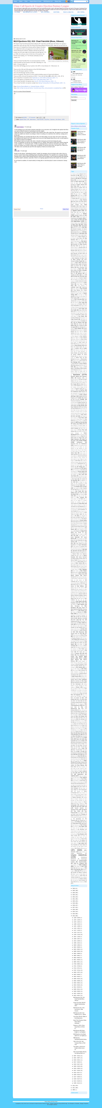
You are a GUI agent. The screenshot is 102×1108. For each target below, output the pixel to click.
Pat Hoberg (74, 639)
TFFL (80, 806)
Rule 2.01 (83, 717)
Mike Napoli (82, 607)
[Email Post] (37, 117)
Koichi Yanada (80, 529)
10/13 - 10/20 (77, 940)
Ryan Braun (73, 766)
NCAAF (83, 616)
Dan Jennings (80, 327)
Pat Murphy (82, 639)
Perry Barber (77, 647)
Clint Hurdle (73, 310)
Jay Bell (83, 460)
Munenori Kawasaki (81, 615)
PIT (86, 633)
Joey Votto (74, 489)
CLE (74, 276)
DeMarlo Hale (78, 348)
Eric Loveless (73, 387)
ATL (81, 178)
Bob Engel (80, 239)
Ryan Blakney (80, 765)
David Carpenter (75, 340)
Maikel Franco (84, 552)
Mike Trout (75, 610)
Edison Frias (82, 371)
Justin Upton (79, 514)
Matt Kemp (73, 584)
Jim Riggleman (82, 480)
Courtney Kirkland (75, 317)
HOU (83, 422)
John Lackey (80, 494)
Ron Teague (84, 682)
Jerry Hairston (73, 474)
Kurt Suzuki (78, 532)
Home (41, 208)
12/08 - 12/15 (77, 924)
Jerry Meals (73, 476)
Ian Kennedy (81, 434)
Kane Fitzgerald (82, 515)
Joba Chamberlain (79, 483)
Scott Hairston (73, 782)
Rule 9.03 (72, 759)
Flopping (73, 397)
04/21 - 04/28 (77, 993)
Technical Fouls (74, 809)
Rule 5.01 (72, 731)
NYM (85, 618)
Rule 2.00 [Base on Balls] (80, 696)
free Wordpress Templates (74, 1103)
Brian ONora (78, 262)
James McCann (74, 454)
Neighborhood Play (75, 621)
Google (51, 1103)
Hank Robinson (74, 425)
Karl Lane (73, 517)
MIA (84, 549)
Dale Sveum (79, 323)
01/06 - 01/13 (77, 1083)
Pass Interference (83, 636)
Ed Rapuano (75, 369)
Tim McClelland (77, 818)
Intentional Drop (74, 443)
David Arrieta (84, 339)
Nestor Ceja (73, 622)
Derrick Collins (83, 353)
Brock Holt (78, 265)
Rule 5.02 (78, 731)
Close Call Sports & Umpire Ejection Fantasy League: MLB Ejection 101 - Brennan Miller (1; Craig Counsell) (77, 82)
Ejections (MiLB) (75, 376)
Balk (86, 219)
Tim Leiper (85, 817)
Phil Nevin (79, 651)
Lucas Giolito (74, 547)
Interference (84, 443)
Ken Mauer (84, 518)
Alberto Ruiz (82, 187)
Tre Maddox (82, 840)
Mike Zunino (73, 612)
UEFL (63, 119)
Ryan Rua (77, 769)
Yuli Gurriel (75, 880)
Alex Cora (73, 190)
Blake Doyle (74, 236)
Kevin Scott (84, 526)
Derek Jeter (73, 351)
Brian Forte (84, 258)
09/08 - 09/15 (77, 951)
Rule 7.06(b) (77, 748)
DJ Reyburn (79, 322)
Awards (80, 218)
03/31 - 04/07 (77, 1057)
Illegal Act (83, 436)
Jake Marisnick (79, 448)
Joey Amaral (76, 488)
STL (72, 774)
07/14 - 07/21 (77, 968)
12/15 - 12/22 (77, 922)
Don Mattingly (74, 362)
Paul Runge (79, 644)
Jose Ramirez (78, 508)
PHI (81, 633)
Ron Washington (77, 684)
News (80, 622)
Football (79, 397)
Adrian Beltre (78, 183)
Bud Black (75, 272)
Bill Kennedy (73, 232)
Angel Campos (75, 204)
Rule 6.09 (77, 743)
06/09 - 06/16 (77, 978)
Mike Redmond (74, 609)
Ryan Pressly (80, 768)
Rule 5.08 (85, 734)
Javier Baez (77, 460)
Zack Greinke (80, 881)
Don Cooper (82, 360)
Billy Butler (73, 235)
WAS (82, 866)
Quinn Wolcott (75, 659)
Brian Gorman (76, 259)
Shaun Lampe (73, 794)
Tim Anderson (76, 815)
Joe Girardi (79, 485)
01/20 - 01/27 (77, 1078)
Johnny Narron (74, 498)
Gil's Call (75, 416)
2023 (74, 894)
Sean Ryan (83, 788)
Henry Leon (83, 428)
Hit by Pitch (81, 430)
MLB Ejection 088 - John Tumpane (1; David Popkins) (81, 141)
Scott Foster (82, 780)
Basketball (84, 226)
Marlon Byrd (75, 572)
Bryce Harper (74, 270)
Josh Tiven (81, 511)
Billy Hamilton (84, 235)
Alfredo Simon (80, 195)
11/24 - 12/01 (77, 928)
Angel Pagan (82, 206)
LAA (86, 534)
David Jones (82, 342)
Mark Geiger (76, 564)
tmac (85, 881)
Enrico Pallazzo (82, 382)
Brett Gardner (74, 255)
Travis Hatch (77, 838)
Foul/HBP (82, 399)
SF (83, 772)
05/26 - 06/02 (77, 982)
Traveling (72, 837)
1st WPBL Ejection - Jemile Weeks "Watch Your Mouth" (75, 60)
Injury (74, 440)
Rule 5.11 (73, 737)
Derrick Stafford (77, 354)
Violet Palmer (76, 866)
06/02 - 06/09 (77, 980)
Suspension (82, 805)
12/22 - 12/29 (77, 919)
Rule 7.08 (84, 748)
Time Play (84, 821)
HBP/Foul (78, 422)
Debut (85, 348)
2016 (74, 909)
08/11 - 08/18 (77, 959)
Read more (78, 48)
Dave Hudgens (84, 334)
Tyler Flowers (77, 848)
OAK (74, 632)
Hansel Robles (82, 425)
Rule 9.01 (76, 757)
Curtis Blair (82, 320)
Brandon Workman (83, 250)
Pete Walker (81, 648)
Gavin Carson (83, 408)
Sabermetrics (80, 774)
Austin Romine (82, 216)
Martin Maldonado (83, 572)
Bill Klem (79, 232)
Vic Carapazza (80, 863)
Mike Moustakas (75, 606)
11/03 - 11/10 (77, 934)
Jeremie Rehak (81, 471)
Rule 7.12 (73, 751)
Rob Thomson (82, 670)
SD (74, 772)
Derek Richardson (81, 351)
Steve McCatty (79, 800)
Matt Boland (79, 580)
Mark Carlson (79, 563)
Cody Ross (47, 119)
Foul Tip (75, 399)
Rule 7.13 (79, 751)
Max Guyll (81, 587)
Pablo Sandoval (76, 635)
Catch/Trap (84, 287)
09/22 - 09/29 (77, 947)
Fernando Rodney (74, 394)
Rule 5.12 (79, 737)
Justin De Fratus (79, 512)
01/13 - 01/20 (77, 1081)
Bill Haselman (83, 230)
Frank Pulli (74, 402)
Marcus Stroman (82, 560)
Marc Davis (82, 558)
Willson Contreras (83, 872)
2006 (74, 1089)
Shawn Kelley (80, 794)
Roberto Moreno (83, 673)
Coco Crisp (78, 311)
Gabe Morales (81, 405)
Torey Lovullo (74, 835)
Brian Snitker (79, 264)
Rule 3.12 (76, 722)
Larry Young (80, 541)
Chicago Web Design (63, 1103)
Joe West (84, 486)
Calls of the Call (74, 278)
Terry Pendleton (81, 812)
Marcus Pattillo (74, 560)
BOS (81, 219)
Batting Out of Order (77, 227)
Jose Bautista (80, 506)
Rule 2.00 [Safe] (74, 714)
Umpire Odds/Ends (79, 855)
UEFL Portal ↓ (81, 12)
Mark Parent (74, 569)
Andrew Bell (75, 198)
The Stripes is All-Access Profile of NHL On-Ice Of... (79, 1048)
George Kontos (79, 411)
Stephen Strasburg (78, 798)
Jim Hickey (85, 477)
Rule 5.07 (78, 734)
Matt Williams (80, 586)
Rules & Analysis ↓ (68, 12)
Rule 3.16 (76, 723)
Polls (83, 653)
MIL (72, 551)
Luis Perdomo (81, 547)
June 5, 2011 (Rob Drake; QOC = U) (42, 79)
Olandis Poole (74, 633)
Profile (72, 655)
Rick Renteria (79, 667)
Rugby (76, 688)
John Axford (81, 489)
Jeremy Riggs (82, 472)
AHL (83, 175)
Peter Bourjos (73, 650)
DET (72, 322)
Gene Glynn (73, 410)
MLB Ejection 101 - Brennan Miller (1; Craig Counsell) (76, 42)
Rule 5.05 (80, 733)
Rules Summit (81, 762)
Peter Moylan (80, 650)
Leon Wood (79, 543)
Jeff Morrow (77, 468)
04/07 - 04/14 (77, 1055)
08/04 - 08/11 (77, 961)
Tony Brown (78, 832)
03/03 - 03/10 (77, 1066)
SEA (79, 772)
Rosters (78, 687)
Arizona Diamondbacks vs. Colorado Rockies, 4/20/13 (30, 86)
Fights (74, 396)
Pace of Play (84, 635)
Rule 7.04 (73, 746)
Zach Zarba (73, 881)
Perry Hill (83, 647)
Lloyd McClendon (82, 544)
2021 (74, 899)
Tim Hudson (79, 817)
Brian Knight (79, 261)
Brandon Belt (82, 247)
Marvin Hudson (75, 575)
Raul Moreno (80, 662)
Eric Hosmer (77, 385)
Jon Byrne (80, 498)
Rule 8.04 (74, 756)
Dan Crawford (80, 325)
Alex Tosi (74, 192)
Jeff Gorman (79, 465)
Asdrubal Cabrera (79, 215)
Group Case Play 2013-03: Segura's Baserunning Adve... (79, 1004)
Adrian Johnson (80, 184)
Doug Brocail (75, 363)
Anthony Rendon (74, 209)
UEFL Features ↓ (45, 12)
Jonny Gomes (74, 503)
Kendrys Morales (75, 520)
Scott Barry (84, 779)
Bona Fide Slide (83, 242)
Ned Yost (81, 619)
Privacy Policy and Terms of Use (51, 1101)
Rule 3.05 (74, 720)
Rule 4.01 (83, 723)
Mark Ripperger (83, 569)
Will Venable (74, 872)
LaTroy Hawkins (82, 535)
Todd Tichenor (83, 825)
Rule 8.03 (84, 754)
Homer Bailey (78, 431)
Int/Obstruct (79, 442)
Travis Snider (75, 840)
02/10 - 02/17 (77, 1072)
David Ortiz (73, 343)
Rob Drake (84, 668)
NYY (74, 619)
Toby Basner (76, 823)
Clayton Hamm (84, 305)
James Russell (82, 454)
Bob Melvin (84, 241)
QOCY (81, 658)
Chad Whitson (76, 290)
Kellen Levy (79, 517)
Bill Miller (85, 232)
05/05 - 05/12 (77, 989)
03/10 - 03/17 (77, 1064)
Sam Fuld (76, 777)
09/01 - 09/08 (77, 953)
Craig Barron (83, 317)
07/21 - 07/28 (77, 966)
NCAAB (77, 616)
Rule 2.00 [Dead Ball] (82, 699)
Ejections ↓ (56, 12)
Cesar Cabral (75, 288)
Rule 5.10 (82, 736)
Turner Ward (82, 844)
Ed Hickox (77, 368)
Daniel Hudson (79, 330)
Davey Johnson (76, 339)
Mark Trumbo (75, 570)
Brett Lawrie (81, 255)
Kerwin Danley (83, 520)
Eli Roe (81, 379)
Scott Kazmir (80, 782)
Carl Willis (81, 279)
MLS (86, 550)
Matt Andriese (74, 578)
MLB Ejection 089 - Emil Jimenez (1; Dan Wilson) (81, 149)
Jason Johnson (82, 457)
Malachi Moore (76, 553)
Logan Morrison (76, 546)
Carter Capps (79, 284)
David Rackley (78, 345)
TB (71, 806)
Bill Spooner (75, 233)
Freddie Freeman (81, 402)
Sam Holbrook (83, 777)
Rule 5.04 (73, 733)
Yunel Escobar (82, 880)
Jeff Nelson (84, 468)
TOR (86, 806)
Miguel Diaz (75, 596)
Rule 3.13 (82, 722)
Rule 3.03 (84, 719)
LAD (74, 535)
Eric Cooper (73, 384)
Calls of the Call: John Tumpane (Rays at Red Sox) (79, 1043)
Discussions (84, 359)
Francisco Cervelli (75, 400)
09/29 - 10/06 (77, 945)
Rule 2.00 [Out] (82, 710)
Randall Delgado (81, 661)
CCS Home (17, 12)
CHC (78, 275)
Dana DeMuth (78, 328)
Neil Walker (83, 621)
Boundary (75, 244)
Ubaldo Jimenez (82, 851)
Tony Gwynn (84, 832)
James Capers (75, 451)
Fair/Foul (82, 390)
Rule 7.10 (82, 749)
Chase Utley (78, 293)
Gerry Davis (84, 414)
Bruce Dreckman (80, 267)
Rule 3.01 (78, 719)
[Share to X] (42, 117)
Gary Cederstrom (75, 407)
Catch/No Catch (75, 287)
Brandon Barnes (74, 247)
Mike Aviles (81, 598)
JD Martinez (75, 445)
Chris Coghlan (83, 296)
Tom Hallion (82, 826)
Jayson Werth (78, 462)
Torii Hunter (82, 835)
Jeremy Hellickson (74, 472)
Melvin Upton (77, 590)
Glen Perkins (83, 416)
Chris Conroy (74, 297)
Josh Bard (74, 509)
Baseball (75, 226)
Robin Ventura (75, 676)
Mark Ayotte (80, 561)
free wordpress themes (52, 1104)
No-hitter (83, 629)
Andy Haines (84, 201)
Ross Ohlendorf (79, 685)
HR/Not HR (82, 423)
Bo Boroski (73, 238)
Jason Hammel (74, 457)
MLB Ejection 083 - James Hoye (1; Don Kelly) (81, 165)
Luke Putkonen (78, 549)
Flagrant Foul (82, 396)
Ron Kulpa (84, 681)
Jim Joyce (74, 479)
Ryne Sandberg (83, 771)
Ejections (52, 119)
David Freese (82, 340)
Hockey (72, 431)
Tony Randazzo (81, 834)
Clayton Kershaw (75, 307)
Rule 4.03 (73, 725)
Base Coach (84, 222)
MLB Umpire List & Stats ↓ (30, 12)
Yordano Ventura (83, 878)
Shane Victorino (82, 792)
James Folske (82, 451)
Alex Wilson (81, 192)
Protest (72, 656)
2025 (74, 890)
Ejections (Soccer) (74, 379)
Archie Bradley (82, 212)
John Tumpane (80, 497)
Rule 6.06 (75, 742)
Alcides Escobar (74, 189)
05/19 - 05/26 (77, 985)
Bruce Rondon (73, 268)
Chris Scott (75, 302)
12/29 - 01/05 (77, 917)
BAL (76, 219)
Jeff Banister (80, 463)
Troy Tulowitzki (74, 844)
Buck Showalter (83, 270)
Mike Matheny (81, 604)
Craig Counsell (74, 319)
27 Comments (32, 117)
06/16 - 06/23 (77, 976)
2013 (74, 915)
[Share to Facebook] (44, 117)
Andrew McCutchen (83, 198)
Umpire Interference (76, 853)
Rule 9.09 (79, 760)
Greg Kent (73, 419)
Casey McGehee (81, 285)
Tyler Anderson (74, 846)
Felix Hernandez (74, 393)
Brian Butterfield (75, 258)
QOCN (81, 656)
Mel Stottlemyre (80, 589)
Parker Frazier (75, 636)
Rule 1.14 (76, 691)
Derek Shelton (74, 353)
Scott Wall (78, 785)
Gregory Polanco (79, 420)
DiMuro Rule (79, 357)
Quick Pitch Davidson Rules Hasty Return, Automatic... (79, 1022)
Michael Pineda (82, 592)
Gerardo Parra (84, 413)
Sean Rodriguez (74, 788)
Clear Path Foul (83, 307)
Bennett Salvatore (77, 229)
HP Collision (74, 423)
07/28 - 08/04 (77, 964)
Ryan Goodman (82, 766)
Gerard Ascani (77, 413)
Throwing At (84, 814)
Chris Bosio (77, 296)
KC (75, 515)
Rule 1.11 (76, 690)
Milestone (80, 612)
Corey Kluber (73, 316)
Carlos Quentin (79, 282)
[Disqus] (41, 144)
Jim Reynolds (74, 480)
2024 (74, 892)
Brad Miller (75, 245)
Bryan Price (81, 268)
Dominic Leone (75, 360)
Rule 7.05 (80, 746)
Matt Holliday (77, 583)
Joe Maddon (77, 486)
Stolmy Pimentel (79, 803)
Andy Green (75, 201)
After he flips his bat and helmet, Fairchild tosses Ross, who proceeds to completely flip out (40, 88)
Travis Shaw (84, 838)
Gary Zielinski (76, 408)
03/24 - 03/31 (77, 1060)
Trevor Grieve (73, 843)
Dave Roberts (83, 337)
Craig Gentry (82, 319)
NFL (76, 618)
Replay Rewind (78, 665)
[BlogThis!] (40, 117)
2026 (74, 888)
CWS (83, 276)
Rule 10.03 (76, 693)
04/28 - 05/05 (77, 991)
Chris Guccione (78, 299)
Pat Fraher (85, 638)
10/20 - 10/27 (77, 938)
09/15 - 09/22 (77, 949)
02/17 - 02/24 (77, 1070)
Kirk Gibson (58, 119)
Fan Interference (75, 391)
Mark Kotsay (73, 566)
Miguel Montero (82, 596)
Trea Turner (73, 841)
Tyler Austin (81, 846)
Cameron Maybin (83, 278)
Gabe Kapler (73, 405)
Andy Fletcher (83, 200)
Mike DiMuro (79, 601)
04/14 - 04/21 (77, 995)
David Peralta (80, 343)
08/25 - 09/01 (77, 955)
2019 (74, 903)
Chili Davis (80, 294)
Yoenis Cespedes (83, 877)
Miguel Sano (74, 598)
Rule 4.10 (75, 728)
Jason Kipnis (73, 459)
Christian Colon (74, 304)
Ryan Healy (73, 768)
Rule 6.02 (79, 739)
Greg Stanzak (79, 419)
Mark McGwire (76, 567)
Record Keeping (79, 664)
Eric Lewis (84, 385)
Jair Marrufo (79, 446)
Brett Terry (85, 256)
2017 (74, 907)
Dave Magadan (75, 336)
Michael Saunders (74, 593)
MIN (76, 551)
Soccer (77, 795)
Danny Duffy (79, 331)
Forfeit (85, 397)
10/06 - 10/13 (77, 943)
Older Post (65, 209)
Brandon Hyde (74, 250)
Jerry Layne (81, 474)
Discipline (77, 359)
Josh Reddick (74, 511)
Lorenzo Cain (84, 546)
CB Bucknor (79, 273)
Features (83, 391)
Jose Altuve (73, 506)
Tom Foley (75, 826)
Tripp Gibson (81, 843)
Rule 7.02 (75, 745)
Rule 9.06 (73, 760)
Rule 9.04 (78, 759)
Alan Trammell (82, 186)
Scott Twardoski (79, 783)
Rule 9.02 (83, 757)
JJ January (81, 445)
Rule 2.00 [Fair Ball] (77, 700)
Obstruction (81, 632)
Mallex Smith (78, 555)
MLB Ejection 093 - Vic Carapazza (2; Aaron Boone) (81, 157)
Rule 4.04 (79, 725)
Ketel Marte (75, 521)
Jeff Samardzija (76, 469)
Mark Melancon (84, 567)
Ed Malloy (84, 368)
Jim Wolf (73, 482)
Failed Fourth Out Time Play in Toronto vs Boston (81, 133)
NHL (81, 618)
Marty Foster (82, 573)
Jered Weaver (73, 471)
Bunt (72, 273)
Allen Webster (77, 196)
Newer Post (17, 209)
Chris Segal (81, 302)
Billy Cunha (78, 235)
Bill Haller (77, 230)
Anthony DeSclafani (74, 207)
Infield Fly (84, 439)
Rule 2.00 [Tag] (74, 717)
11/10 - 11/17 (77, 932)
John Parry (78, 495)
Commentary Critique (80, 314)
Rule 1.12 (81, 690)
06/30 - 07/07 (77, 972)
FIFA (77, 390)
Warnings (78, 869)
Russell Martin (79, 763)
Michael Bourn (84, 590)
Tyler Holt (84, 848)
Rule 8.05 (80, 756)
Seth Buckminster (83, 789)
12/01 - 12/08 (77, 926)
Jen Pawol (82, 469)
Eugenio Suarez (79, 388)
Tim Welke (77, 821)
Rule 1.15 (81, 691)
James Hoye (74, 453)
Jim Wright (80, 482)
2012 (74, 1085)
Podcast (77, 653)
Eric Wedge (80, 387)
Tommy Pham (80, 831)
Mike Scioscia (83, 609)
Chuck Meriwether (75, 305)
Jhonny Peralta (78, 477)
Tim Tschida (80, 820)
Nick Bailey (84, 624)
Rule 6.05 (84, 740)
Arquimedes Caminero (75, 213)
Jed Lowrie (74, 463)
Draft (72, 366)
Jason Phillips (80, 459)
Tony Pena (74, 834)
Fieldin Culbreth (83, 394)
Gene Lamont (80, 410)
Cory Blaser (81, 316)
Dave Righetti (75, 337)
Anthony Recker (83, 207)
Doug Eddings (83, 363)
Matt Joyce (83, 583)
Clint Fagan (81, 308)
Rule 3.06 (81, 720)
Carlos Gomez (79, 281)
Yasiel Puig (82, 875)
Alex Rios (85, 190)
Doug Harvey (76, 365)
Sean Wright (73, 789)
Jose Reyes (84, 508)
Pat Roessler (73, 641)
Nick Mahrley (80, 627)
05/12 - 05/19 (77, 987)
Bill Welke (82, 233)
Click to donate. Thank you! (77, 87)
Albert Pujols (74, 187)
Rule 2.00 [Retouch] (80, 713)
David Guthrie (73, 342)
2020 (74, 901)
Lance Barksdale (75, 537)
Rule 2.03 (73, 719)
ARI (28, 119)
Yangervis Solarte (74, 875)
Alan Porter (73, 186)
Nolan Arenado (83, 630)
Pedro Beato (80, 645)
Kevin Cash (82, 521)
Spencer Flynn (84, 795)
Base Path (75, 224)
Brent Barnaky (74, 253)
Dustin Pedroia (79, 366)
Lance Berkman (80, 538)
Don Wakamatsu (83, 362)
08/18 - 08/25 (77, 957)
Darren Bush (79, 333)
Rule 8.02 (77, 754)
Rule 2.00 (82, 693)
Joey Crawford (83, 488)
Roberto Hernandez (74, 673)
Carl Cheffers (74, 279)
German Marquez (75, 414)
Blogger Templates (84, 1103)
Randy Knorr (73, 662)
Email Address (74, 97)
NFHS (72, 618)
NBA (72, 616)
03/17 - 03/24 (77, 1062)
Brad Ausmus (83, 244)
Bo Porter (79, 238)
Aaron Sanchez (79, 180)
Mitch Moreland (80, 613)
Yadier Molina (82, 874)
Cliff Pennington (74, 308)
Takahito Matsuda (79, 808)
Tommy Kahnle (73, 831)
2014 (74, 913)
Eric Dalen (81, 384)
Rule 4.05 (84, 725)
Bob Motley (75, 242)
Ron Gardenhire (83, 679)
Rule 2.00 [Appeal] (75, 694)
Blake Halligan (82, 236)
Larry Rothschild (78, 540)
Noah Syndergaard (74, 630)
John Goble (80, 492)
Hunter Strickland (75, 433)
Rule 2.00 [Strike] (80, 716)
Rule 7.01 (84, 743)
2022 (74, 896)
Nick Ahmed (78, 624)
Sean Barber (74, 786)
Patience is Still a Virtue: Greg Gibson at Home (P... (79, 1027)
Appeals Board (23, 119)
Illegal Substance (75, 439)
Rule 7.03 (82, 745)
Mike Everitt (81, 602)
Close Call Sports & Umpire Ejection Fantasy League (41, 6)
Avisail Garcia (74, 218)
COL (78, 276)
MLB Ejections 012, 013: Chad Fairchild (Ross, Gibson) (79, 999)
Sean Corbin (82, 786)
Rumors (72, 763)
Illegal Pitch (81, 437)
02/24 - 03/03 (77, 1068)
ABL (78, 175)
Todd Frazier (84, 823)
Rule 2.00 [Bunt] (75, 697)
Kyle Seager (80, 534)
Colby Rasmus (80, 313)
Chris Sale (84, 300)
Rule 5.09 (75, 736)
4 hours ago (73, 77)
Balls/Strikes (33, 119)
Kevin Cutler (73, 523)
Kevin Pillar (77, 526)
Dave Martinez (83, 336)
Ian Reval (77, 436)
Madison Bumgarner (76, 552)
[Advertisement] (41, 26)
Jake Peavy (77, 449)
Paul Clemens (80, 641)
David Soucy (79, 346)
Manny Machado (83, 557)
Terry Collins (77, 811)
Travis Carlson (79, 837)
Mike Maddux (73, 604)
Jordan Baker (81, 503)
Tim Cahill (74, 817)
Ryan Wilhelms (75, 771)
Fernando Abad (82, 393)
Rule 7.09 (75, 749)
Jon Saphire (78, 500)
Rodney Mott (74, 679)
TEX (76, 806)
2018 (74, 905)
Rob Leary (75, 670)
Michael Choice (75, 592)
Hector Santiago (74, 428)
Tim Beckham (84, 815)
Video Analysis (83, 864)
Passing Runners (76, 638)
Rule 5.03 (84, 731)
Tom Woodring (80, 829)
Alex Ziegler (78, 193)
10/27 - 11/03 (77, 936)
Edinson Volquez (74, 371)
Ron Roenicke (76, 682)
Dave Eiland (77, 334)
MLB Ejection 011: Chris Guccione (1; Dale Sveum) (79, 1009)
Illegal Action (74, 437)
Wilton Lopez (75, 874)
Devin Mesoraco (79, 356)
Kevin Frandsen (80, 523)
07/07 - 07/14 (77, 970)
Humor (84, 431)
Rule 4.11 (81, 728)
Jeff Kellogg (79, 466)
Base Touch (84, 224)
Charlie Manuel (80, 291)
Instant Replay (83, 440)
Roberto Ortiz (75, 674)
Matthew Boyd (73, 587)
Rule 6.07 (81, 742)
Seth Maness (77, 791)
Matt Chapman (80, 581)
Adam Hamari (78, 181)
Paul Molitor (79, 642)
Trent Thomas (82, 841)
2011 (74, 1087)
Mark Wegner (83, 570)
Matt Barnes (81, 578)
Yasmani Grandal (74, 877)
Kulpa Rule (84, 531)
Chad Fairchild (40, 119)
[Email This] (39, 117)
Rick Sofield (77, 668)
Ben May (84, 227)
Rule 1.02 (81, 688)
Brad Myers (83, 245)
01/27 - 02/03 (77, 1076)
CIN (86, 275)
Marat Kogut (75, 558)
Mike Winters (81, 610)
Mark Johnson (82, 564)
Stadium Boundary (76, 797)
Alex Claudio (82, 189)
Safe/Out (73, 776)
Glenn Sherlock (74, 417)
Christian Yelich (81, 304)
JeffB (74, 71)
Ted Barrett (84, 809)
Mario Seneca (73, 561)
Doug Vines (83, 365)
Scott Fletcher (75, 780)
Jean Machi (84, 462)
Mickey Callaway (74, 595)
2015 (74, 911)
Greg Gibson (81, 417)
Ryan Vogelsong (84, 769)
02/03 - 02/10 (77, 1074)
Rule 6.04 (77, 740)
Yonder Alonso (75, 878)
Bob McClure (77, 241)
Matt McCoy (80, 584)
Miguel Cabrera (83, 595)
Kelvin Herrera (77, 518)
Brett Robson (79, 256)
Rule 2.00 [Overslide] (75, 711)
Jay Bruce (73, 462)
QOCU (73, 658)
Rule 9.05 (83, 759)
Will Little (77, 871)
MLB (81, 551)
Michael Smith (82, 593)
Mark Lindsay (81, 566)
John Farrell (78, 491)
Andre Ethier (84, 196)
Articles (85, 213)
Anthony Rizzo (83, 209)
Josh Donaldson (81, 509)
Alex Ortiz (79, 190)
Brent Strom (82, 253)
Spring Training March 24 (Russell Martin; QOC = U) (52, 83)
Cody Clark (83, 311)
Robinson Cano (84, 676)
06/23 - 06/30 (77, 974)
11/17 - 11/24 (77, 930)
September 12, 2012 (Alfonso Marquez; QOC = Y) (44, 77)
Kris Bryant (76, 531)
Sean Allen (83, 785)
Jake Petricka (84, 449)
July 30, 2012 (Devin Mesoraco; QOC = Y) (45, 81)
